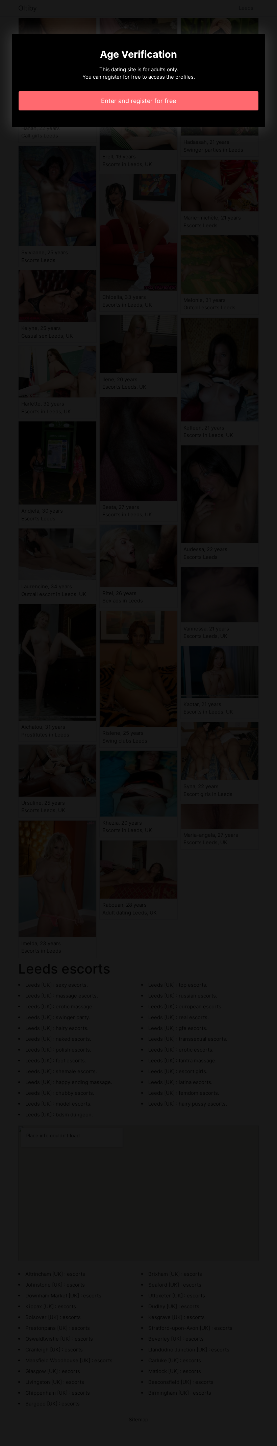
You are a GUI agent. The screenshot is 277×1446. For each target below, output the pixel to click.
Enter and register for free (138, 100)
